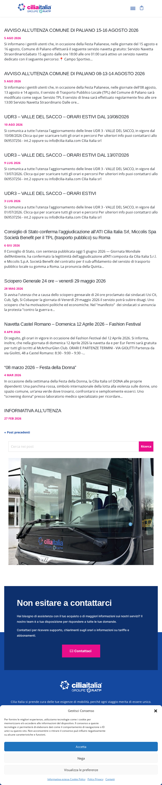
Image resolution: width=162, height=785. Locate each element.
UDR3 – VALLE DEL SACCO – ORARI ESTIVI (50, 193)
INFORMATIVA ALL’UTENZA (32, 410)
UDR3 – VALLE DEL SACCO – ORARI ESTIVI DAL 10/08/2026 (66, 116)
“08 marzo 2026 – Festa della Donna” (40, 367)
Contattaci (82, 651)
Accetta (81, 747)
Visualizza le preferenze (81, 770)
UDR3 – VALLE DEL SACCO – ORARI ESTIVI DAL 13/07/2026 (66, 155)
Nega (81, 758)
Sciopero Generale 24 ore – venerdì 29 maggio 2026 (55, 281)
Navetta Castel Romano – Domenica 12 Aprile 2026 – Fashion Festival (72, 324)
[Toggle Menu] (132, 8)
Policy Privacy (95, 779)
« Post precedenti (17, 432)
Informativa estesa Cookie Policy (66, 779)
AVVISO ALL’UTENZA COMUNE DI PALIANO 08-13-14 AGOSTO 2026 (74, 73)
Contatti (110, 779)
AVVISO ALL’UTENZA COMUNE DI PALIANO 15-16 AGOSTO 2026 (71, 30)
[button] (156, 711)
